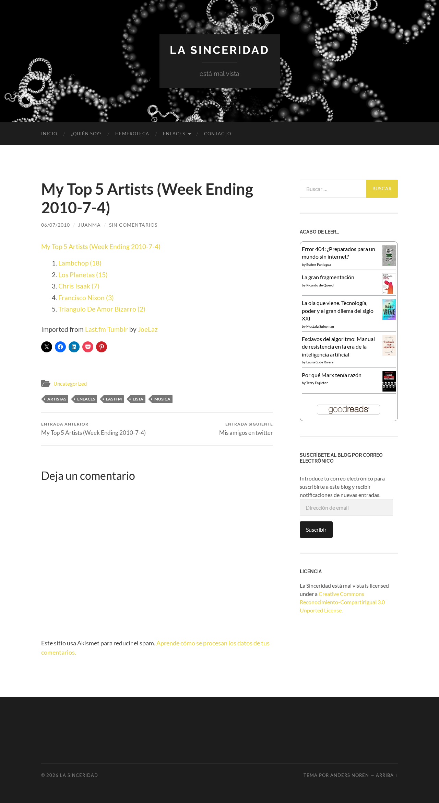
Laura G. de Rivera (319, 362)
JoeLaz (148, 329)
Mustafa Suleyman (320, 326)
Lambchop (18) (80, 263)
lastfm (114, 399)
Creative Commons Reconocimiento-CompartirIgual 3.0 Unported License (342, 601)
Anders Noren (349, 775)
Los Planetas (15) (83, 275)
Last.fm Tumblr (106, 329)
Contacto (217, 133)
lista (138, 399)
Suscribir (316, 529)
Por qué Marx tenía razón (331, 375)
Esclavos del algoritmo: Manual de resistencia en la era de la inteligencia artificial (338, 347)
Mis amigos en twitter (246, 428)
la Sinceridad (220, 50)
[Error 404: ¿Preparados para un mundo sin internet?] (389, 263)
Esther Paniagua (318, 264)
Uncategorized (70, 384)
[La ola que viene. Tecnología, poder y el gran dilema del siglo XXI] (389, 317)
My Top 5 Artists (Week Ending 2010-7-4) (101, 246)
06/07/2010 (55, 225)
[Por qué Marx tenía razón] (389, 389)
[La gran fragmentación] (389, 291)
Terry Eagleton (317, 383)
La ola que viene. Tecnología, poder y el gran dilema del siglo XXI (337, 310)
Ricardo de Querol (320, 285)
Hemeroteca (132, 133)
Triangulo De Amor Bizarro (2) (101, 309)
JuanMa (89, 225)
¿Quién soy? (86, 133)
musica (162, 399)
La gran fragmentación (328, 277)
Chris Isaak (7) (78, 286)
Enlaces (86, 399)
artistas (56, 399)
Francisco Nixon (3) (86, 298)
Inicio (49, 133)
